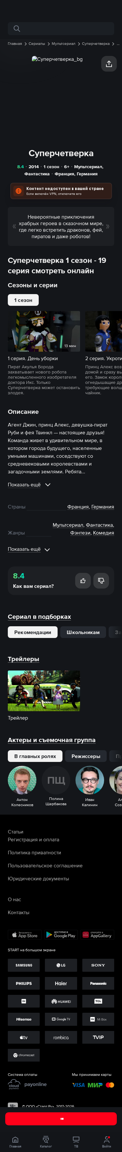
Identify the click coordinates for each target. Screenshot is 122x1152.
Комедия (103, 532)
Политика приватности (34, 852)
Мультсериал (88, 166)
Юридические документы (38, 878)
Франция (64, 173)
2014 (34, 166)
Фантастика (37, 173)
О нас (14, 899)
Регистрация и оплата (33, 839)
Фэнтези (80, 532)
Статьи (15, 831)
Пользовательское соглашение (45, 865)
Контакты (18, 912)
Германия (87, 173)
